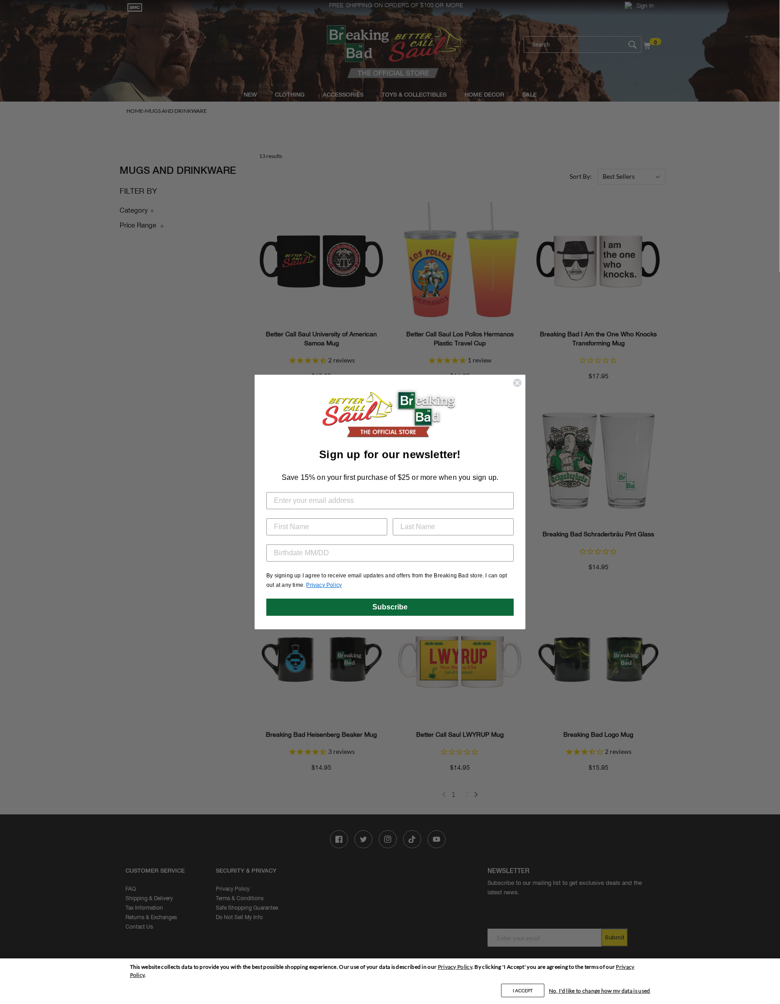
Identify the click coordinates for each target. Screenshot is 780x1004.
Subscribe (390, 607)
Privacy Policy (455, 966)
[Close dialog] (517, 382)
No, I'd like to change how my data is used (599, 990)
